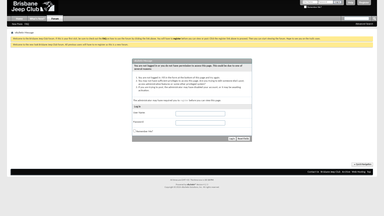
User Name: (139, 112)
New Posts (17, 24)
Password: (138, 122)
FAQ (27, 24)
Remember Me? (314, 7)
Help (350, 2)
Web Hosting (358, 172)
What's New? (37, 18)
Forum (55, 18)
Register (364, 2)
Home (19, 18)
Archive (346, 172)
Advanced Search (364, 24)
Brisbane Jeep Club (330, 172)
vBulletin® (191, 185)
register (184, 100)
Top (369, 172)
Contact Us (313, 172)
